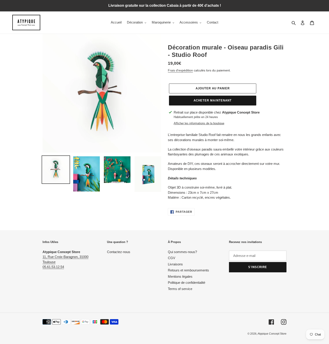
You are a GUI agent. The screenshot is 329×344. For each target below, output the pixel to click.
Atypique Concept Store (272, 333)
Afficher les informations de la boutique (199, 123)
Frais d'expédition (180, 70)
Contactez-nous (118, 252)
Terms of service (180, 289)
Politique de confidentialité (186, 282)
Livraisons (175, 264)
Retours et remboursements (188, 270)
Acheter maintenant (213, 100)
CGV (171, 258)
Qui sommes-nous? (182, 252)
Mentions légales (180, 276)
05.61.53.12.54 (53, 267)
